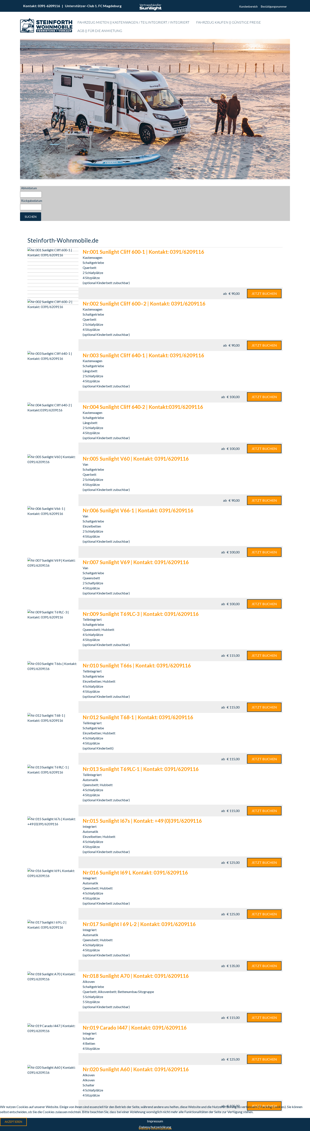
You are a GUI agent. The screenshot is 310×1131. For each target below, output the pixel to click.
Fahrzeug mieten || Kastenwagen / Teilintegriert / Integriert (133, 22)
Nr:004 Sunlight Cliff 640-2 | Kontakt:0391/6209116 (143, 407)
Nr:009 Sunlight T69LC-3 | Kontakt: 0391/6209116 (141, 614)
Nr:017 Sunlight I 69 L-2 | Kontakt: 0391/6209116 (139, 924)
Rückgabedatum (31, 200)
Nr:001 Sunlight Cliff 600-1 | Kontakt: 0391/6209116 (143, 252)
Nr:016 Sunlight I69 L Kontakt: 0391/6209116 (135, 872)
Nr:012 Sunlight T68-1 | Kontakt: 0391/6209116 (138, 717)
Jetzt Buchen (264, 293)
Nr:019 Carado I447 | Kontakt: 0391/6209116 (135, 1028)
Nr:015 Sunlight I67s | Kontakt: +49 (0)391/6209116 (142, 821)
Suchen (30, 216)
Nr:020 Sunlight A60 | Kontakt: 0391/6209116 (136, 1069)
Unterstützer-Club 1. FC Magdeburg (93, 6)
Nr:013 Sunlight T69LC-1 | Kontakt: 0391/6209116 (141, 769)
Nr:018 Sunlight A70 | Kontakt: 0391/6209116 (136, 976)
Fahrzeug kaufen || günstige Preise (228, 22)
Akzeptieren (13, 1121)
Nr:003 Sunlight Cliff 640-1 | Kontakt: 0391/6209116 (143, 355)
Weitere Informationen (155, 1128)
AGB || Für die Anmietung (99, 31)
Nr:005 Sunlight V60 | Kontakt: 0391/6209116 (136, 459)
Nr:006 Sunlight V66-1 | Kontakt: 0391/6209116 (138, 510)
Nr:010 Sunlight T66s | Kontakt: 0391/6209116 (137, 665)
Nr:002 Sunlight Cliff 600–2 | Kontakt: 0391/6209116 (144, 303)
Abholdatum (29, 188)
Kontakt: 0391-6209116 (42, 6)
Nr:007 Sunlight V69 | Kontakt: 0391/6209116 (136, 562)
